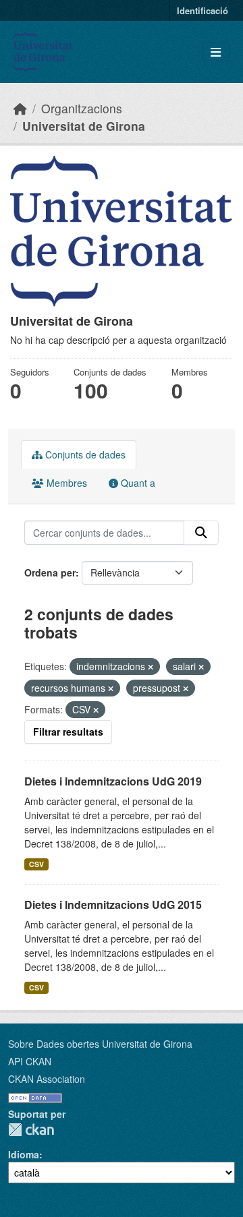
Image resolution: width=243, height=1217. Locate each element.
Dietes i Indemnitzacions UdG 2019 (113, 781)
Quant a (136, 482)
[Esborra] (150, 666)
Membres (65, 482)
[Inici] (20, 108)
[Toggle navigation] (216, 52)
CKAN (31, 1130)
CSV (36, 864)
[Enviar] (201, 533)
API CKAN (29, 1061)
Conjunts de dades (84, 454)
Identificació (202, 10)
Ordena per (50, 572)
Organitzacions (81, 108)
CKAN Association (46, 1079)
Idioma (23, 1154)
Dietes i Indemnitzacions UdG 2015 (113, 904)
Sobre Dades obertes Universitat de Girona (100, 1043)
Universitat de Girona (83, 125)
